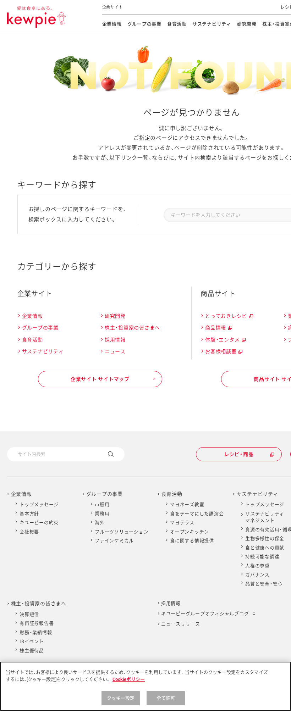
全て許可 (166, 698)
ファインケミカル (114, 540)
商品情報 (218, 329)
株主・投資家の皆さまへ (132, 327)
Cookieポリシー (128, 679)
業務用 (102, 513)
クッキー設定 (121, 698)
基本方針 (29, 513)
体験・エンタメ (225, 341)
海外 (100, 522)
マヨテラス (182, 522)
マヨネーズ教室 (187, 504)
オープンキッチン (189, 531)
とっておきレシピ (228, 317)
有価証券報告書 (37, 623)
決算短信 (29, 614)
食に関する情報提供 (192, 540)
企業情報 (112, 24)
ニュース (115, 351)
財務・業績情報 (36, 632)
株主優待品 (32, 650)
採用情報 (115, 340)
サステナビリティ (211, 24)
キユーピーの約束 (39, 522)
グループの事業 (144, 24)
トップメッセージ (39, 504)
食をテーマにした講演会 (197, 513)
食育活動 (177, 24)
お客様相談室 (223, 352)
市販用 (102, 504)
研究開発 (247, 24)
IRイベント (32, 641)
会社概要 (29, 531)
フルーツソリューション (121, 531)
